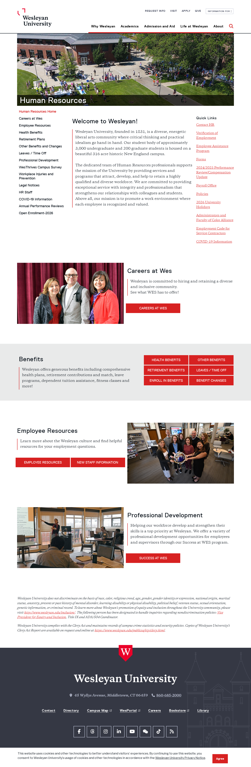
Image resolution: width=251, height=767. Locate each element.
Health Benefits (30, 132)
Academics (130, 26)
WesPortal (128, 710)
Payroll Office (206, 185)
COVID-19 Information (35, 199)
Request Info (155, 11)
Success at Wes (153, 558)
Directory (71, 710)
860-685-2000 (168, 695)
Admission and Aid (159, 26)
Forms (201, 159)
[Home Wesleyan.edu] (45, 20)
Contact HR (205, 125)
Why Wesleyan (103, 26)
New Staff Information (98, 462)
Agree (220, 758)
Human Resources (53, 100)
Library (203, 710)
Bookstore (177, 710)
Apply (186, 11)
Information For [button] (219, 11)
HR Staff (25, 192)
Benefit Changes (211, 381)
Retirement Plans (32, 139)
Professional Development (38, 160)
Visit (173, 11)
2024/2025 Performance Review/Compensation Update (215, 173)
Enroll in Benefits (166, 381)
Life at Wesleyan (194, 26)
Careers (154, 710)
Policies (202, 194)
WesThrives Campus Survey (40, 167)
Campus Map (97, 710)
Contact (48, 710)
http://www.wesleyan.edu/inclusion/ (49, 612)
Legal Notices (29, 185)
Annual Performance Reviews (41, 206)
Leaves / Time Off (32, 153)
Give (198, 11)
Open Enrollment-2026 (36, 213)
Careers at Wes (30, 118)
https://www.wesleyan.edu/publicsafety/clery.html (129, 630)
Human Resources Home (37, 111)
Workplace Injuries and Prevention (36, 176)
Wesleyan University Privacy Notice (180, 758)
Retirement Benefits (166, 370)
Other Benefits (211, 360)
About (219, 26)
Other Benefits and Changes (40, 146)
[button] (229, 25)
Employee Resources (35, 125)
